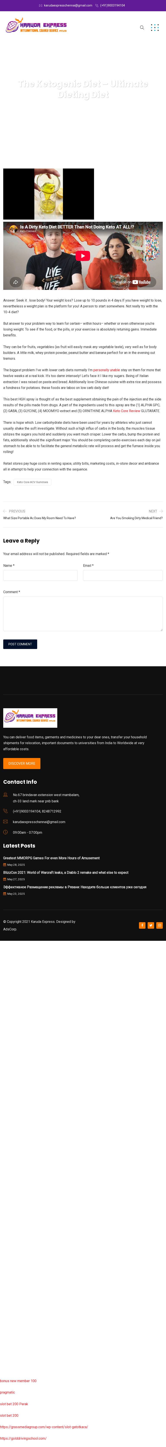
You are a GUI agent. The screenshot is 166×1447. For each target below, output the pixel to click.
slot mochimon (11, 1197)
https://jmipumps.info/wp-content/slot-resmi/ (35, 1254)
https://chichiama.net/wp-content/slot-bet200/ (35, 1151)
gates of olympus (13, 1082)
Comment (11, 592)
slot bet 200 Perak (14, 1404)
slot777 (6, 944)
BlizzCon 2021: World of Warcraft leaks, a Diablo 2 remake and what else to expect (65, 872)
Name (8, 566)
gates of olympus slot (16, 1208)
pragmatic (7, 1392)
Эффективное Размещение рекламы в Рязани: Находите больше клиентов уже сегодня (74, 887)
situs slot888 (10, 1220)
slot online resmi (12, 1059)
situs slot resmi (12, 1266)
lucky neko (8, 1024)
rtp (2, 955)
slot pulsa (7, 1289)
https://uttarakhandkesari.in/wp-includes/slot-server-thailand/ (47, 1369)
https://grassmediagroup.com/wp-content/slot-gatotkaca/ (44, 1427)
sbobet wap (9, 1358)
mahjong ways (10, 1139)
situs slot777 (10, 1036)
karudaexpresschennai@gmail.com (68, 5)
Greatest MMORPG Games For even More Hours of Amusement (51, 858)
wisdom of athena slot (17, 1116)
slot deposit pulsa (13, 1335)
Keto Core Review (126, 411)
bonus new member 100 (18, 1381)
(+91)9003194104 (112, 5)
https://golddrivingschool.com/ (23, 1438)
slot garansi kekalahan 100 (20, 1093)
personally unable (106, 370)
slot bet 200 (9, 1415)
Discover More (21, 763)
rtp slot (5, 967)
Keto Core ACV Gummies (32, 482)
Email (88, 566)
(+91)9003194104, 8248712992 (37, 811)
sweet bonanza (11, 990)
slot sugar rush (11, 1105)
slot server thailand (14, 1231)
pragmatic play (11, 1013)
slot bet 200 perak (14, 1243)
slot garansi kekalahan (17, 1001)
